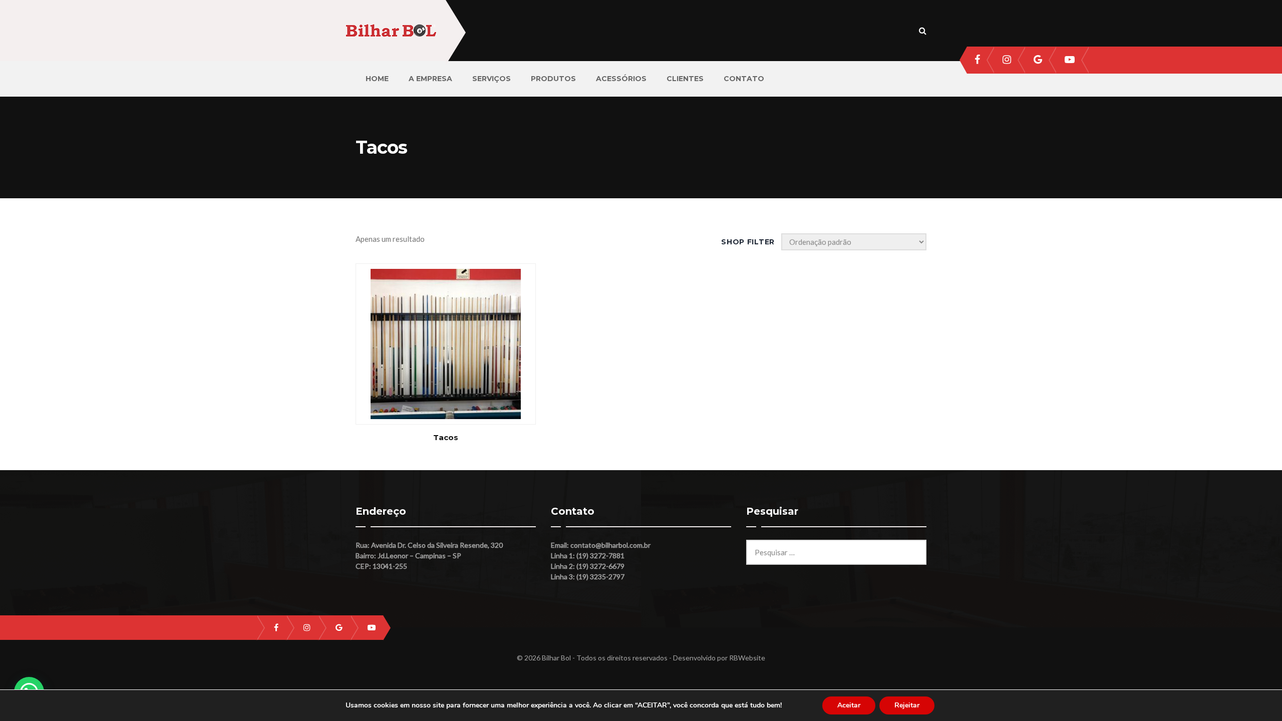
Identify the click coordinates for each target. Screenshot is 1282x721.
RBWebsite (747, 657)
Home (377, 78)
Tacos (445, 437)
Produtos (553, 78)
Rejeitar (906, 705)
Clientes (685, 78)
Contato (744, 78)
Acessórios (621, 78)
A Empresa (430, 78)
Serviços (491, 78)
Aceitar (848, 705)
